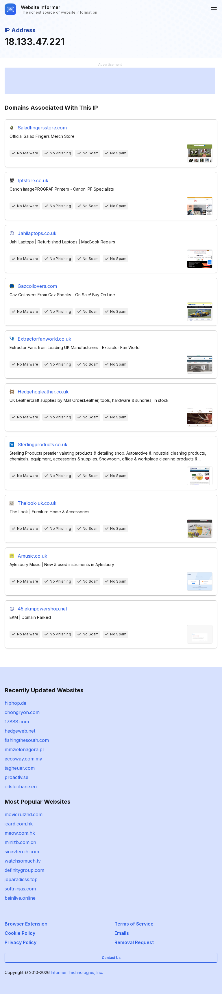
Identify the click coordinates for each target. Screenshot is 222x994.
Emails (121, 933)
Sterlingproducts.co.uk (42, 444)
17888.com (17, 721)
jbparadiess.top (21, 879)
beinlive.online (20, 898)
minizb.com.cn (20, 842)
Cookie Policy (20, 933)
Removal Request (134, 942)
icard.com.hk (19, 824)
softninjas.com (20, 889)
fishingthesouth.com (27, 740)
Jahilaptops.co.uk (37, 233)
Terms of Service (133, 924)
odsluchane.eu (21, 786)
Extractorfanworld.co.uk (44, 339)
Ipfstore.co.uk (33, 180)
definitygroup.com (24, 870)
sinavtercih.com (22, 851)
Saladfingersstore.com (42, 128)
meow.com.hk (20, 833)
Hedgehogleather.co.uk (43, 392)
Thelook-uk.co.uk (37, 503)
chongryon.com (22, 712)
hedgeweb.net (20, 731)
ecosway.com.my (23, 759)
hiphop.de (15, 703)
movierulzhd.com (23, 814)
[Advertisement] (110, 80)
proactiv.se (16, 777)
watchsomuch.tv (23, 861)
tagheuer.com (20, 768)
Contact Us (111, 957)
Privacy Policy (20, 942)
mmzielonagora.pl (24, 749)
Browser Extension (26, 924)
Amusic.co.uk (32, 556)
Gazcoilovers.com (37, 286)
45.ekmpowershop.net (42, 609)
